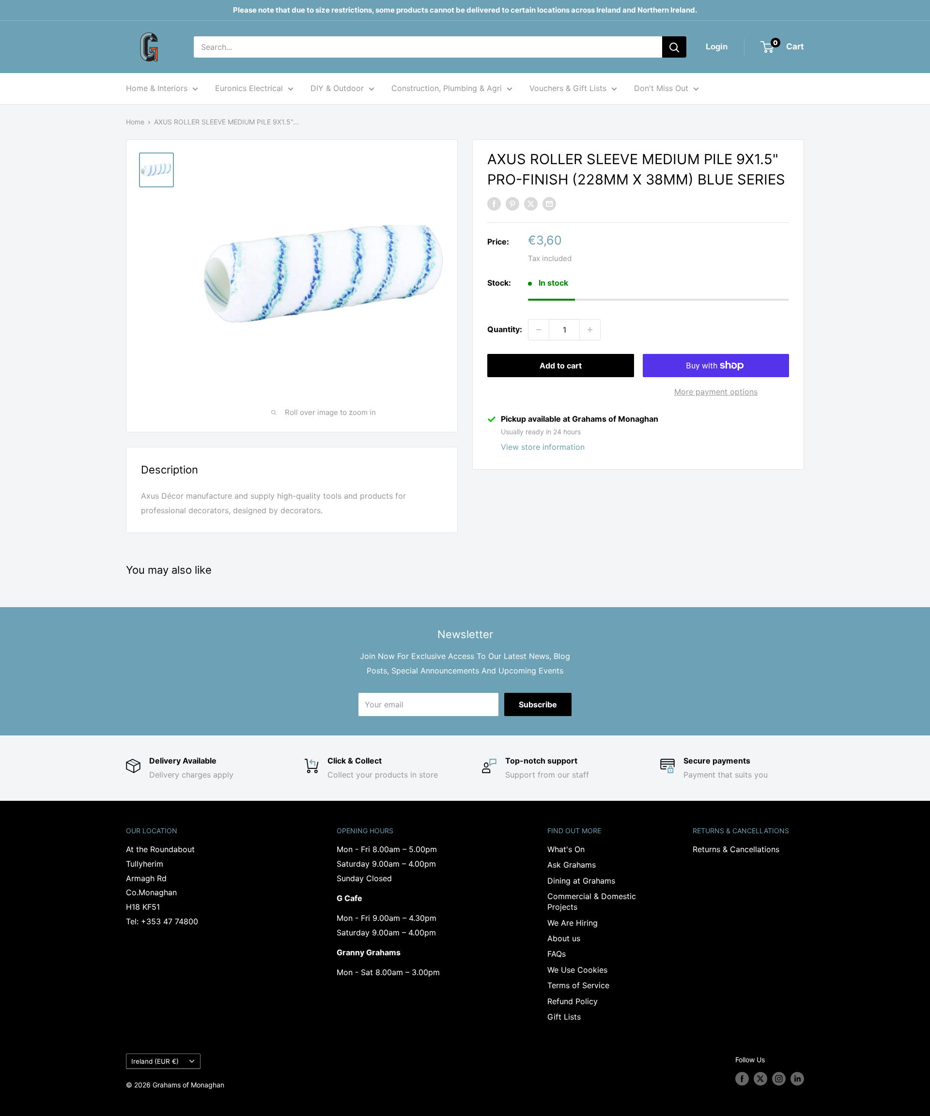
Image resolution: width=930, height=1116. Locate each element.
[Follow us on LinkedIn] (797, 1078)
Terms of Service (578, 985)
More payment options (716, 392)
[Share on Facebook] (494, 203)
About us (563, 938)
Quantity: (504, 329)
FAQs (556, 954)
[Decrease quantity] (538, 330)
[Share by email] (549, 203)
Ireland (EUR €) (155, 1061)
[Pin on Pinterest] (512, 203)
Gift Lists (564, 1017)
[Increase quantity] (590, 330)
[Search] (674, 47)
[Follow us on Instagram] (779, 1078)
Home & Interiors (156, 88)
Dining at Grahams (581, 881)
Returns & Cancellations (736, 849)
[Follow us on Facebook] (742, 1078)
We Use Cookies (577, 970)
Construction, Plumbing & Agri (446, 88)
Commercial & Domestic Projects (591, 901)
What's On (566, 849)
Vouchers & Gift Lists (567, 88)
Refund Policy (572, 1001)
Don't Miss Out (661, 88)
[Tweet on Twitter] (531, 203)
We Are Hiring (572, 923)
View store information (543, 447)
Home (135, 122)
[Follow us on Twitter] (760, 1078)
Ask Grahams (571, 865)
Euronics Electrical (249, 88)
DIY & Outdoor (337, 88)
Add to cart (561, 365)
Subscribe (538, 704)
